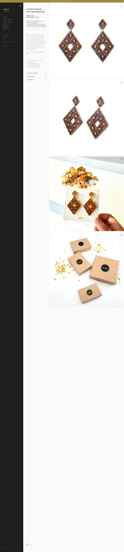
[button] (30, 17)
